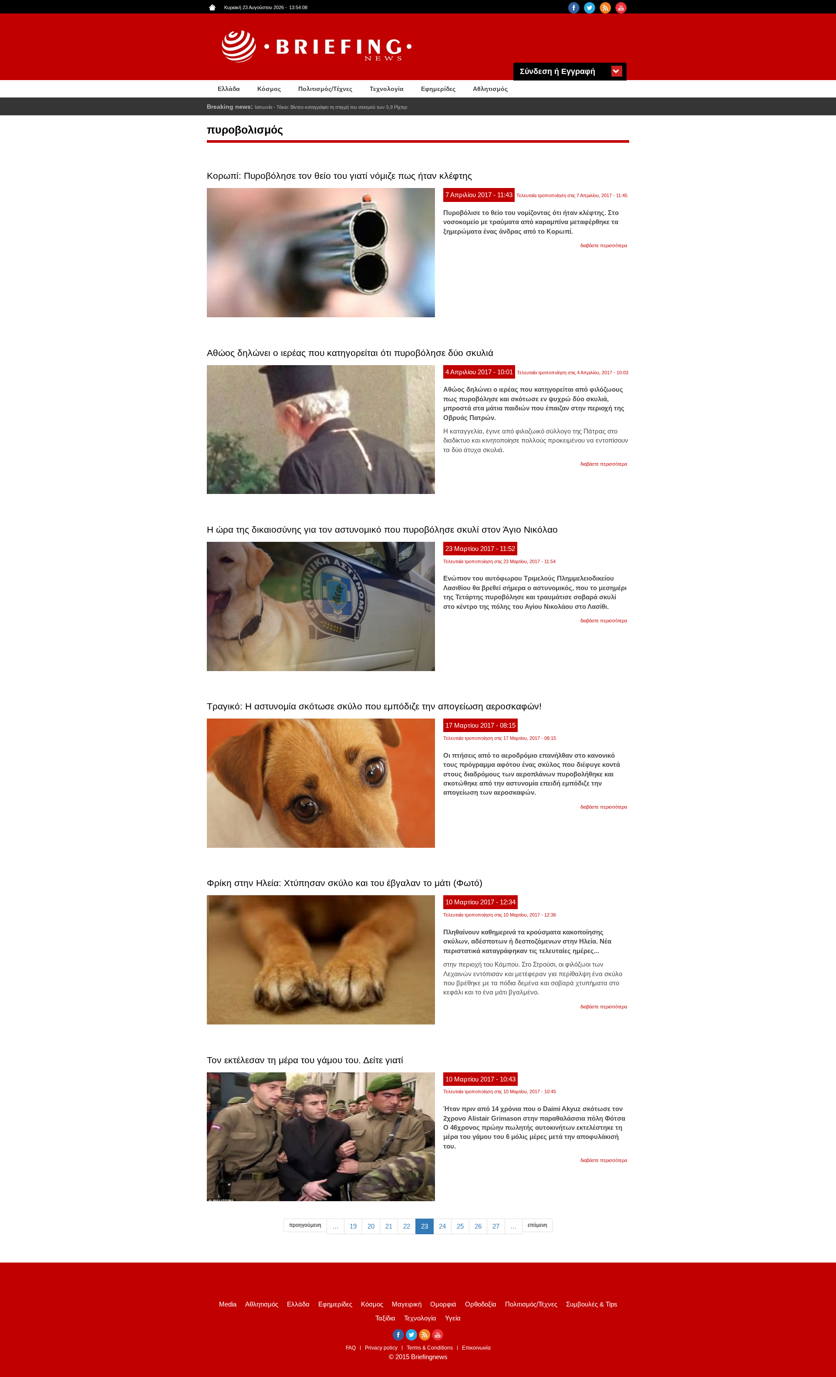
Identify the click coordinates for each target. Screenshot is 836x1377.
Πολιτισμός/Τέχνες (325, 88)
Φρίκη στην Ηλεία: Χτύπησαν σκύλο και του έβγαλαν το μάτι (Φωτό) (344, 883)
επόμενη (537, 1225)
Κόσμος (269, 88)
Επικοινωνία (476, 1348)
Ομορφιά (443, 1304)
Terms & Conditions (430, 1348)
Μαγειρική (406, 1304)
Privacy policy (381, 1348)
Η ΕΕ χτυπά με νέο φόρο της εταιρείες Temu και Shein (311, 107)
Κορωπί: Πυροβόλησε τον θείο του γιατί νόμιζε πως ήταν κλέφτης (339, 176)
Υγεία (453, 1318)
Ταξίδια (385, 1318)
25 (460, 1226)
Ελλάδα (229, 88)
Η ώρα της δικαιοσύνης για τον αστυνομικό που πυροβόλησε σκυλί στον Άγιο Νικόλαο (382, 529)
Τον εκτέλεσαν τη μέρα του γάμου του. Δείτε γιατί (305, 1060)
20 (370, 1226)
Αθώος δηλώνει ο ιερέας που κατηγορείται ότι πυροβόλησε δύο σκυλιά (350, 353)
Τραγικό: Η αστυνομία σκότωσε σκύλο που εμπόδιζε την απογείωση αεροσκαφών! (374, 706)
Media (227, 1304)
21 (388, 1226)
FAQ (351, 1348)
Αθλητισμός (490, 88)
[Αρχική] (317, 46)
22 (406, 1226)
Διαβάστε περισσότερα (603, 245)
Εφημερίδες (438, 88)
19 (353, 1226)
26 (478, 1226)
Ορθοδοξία (480, 1304)
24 (442, 1226)
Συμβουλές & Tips (591, 1304)
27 (495, 1226)
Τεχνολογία (387, 88)
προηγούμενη (305, 1225)
